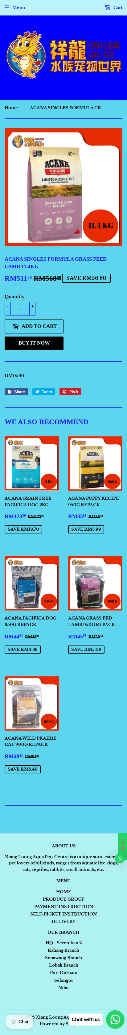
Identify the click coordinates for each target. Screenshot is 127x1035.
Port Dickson (63, 972)
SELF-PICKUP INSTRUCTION (63, 914)
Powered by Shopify (61, 1023)
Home (11, 108)
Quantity (15, 296)
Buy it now (34, 343)
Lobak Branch (63, 965)
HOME (63, 891)
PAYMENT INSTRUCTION (63, 906)
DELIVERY (63, 921)
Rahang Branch (63, 950)
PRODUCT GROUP (63, 899)
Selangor (63, 980)
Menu (18, 7)
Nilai (63, 987)
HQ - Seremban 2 (64, 943)
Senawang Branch (63, 957)
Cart (117, 7)
